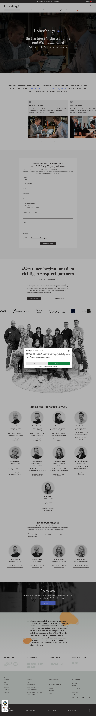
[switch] (5, 710)
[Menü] (7, 701)
